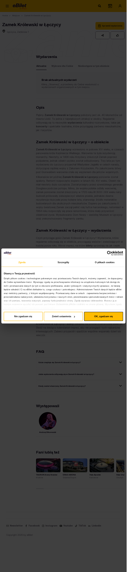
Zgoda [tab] (21, 262)
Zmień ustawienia (61, 316)
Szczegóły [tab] (63, 262)
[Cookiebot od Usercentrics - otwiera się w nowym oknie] (109, 253)
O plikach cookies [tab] (105, 262)
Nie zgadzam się (23, 316)
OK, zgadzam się (103, 316)
